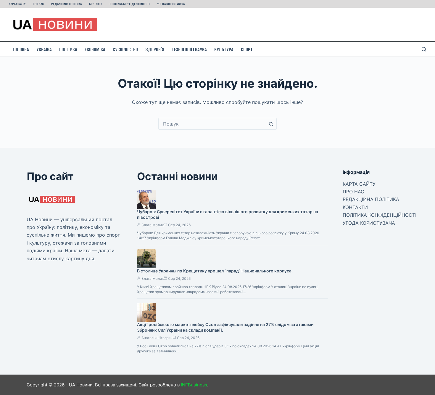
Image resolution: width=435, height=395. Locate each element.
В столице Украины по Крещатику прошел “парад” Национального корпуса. (215, 270)
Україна (44, 49)
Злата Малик (152, 225)
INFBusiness (194, 385)
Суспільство (125, 49)
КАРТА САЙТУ (17, 3)
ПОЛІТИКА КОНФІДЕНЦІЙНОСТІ (130, 3)
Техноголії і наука (189, 49)
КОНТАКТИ (95, 3)
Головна (21, 49)
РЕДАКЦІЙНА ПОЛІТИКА (66, 3)
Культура (223, 49)
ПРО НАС (38, 3)
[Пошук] (424, 49)
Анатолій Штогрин (157, 337)
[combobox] (212, 124)
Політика (68, 49)
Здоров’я (154, 49)
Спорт (247, 49)
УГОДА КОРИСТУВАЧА (171, 3)
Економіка (95, 49)
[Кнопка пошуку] (270, 123)
